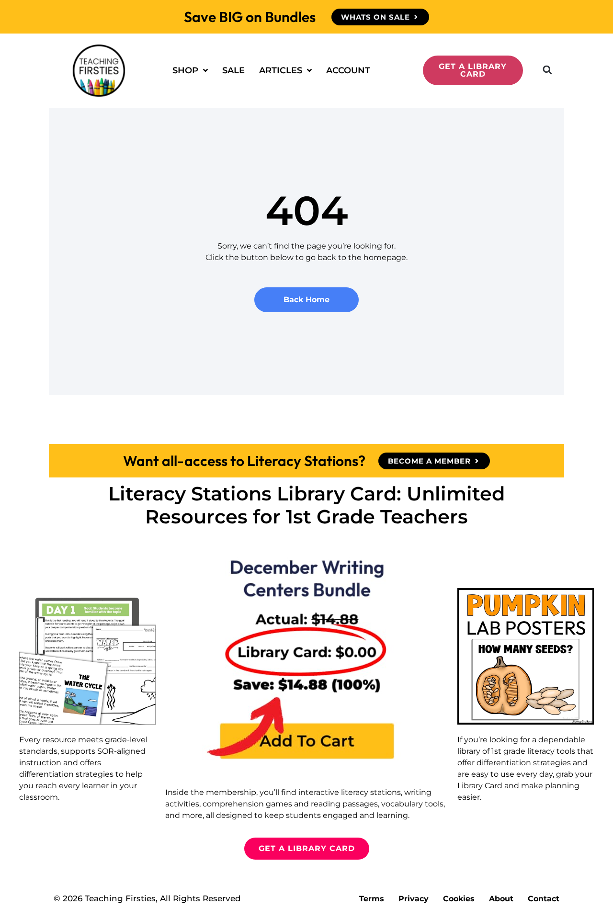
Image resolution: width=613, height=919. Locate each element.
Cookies (459, 898)
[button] (547, 69)
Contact (543, 898)
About (501, 898)
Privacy (413, 898)
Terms (371, 898)
